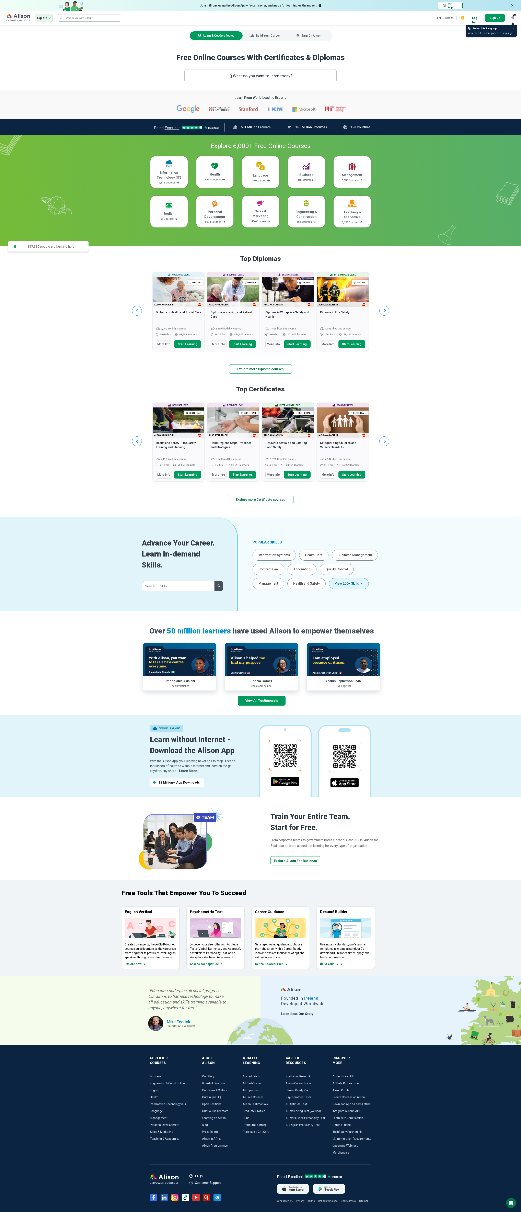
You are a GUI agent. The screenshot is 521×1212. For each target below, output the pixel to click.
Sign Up (494, 18)
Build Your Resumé (298, 1076)
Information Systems (274, 555)
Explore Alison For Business (295, 861)
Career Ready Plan (298, 1090)
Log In (474, 18)
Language (156, 1111)
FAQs (199, 1176)
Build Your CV (329, 964)
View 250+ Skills (347, 583)
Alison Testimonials (255, 1104)
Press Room (210, 1131)
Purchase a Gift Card (256, 1131)
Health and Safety (306, 583)
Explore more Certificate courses (260, 500)
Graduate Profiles (254, 1111)
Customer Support (208, 1183)
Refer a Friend (342, 1124)
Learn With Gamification (348, 1118)
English (154, 1090)
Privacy (300, 1201)
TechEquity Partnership (347, 1131)
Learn (218, 35)
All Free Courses (253, 1097)
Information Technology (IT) (168, 1104)
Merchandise (341, 1152)
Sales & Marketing (161, 1131)
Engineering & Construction (167, 1083)
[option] (178, 313)
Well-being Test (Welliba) (305, 1111)
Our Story (208, 1076)
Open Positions (211, 1104)
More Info (163, 344)
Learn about (297, 1014)
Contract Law (268, 569)
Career (268, 35)
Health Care (314, 555)
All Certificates (252, 1083)
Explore (42, 18)
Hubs (246, 1118)
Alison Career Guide (298, 1083)
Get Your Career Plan (269, 964)
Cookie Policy (348, 1201)
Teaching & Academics (164, 1138)
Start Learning (187, 344)
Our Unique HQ (211, 1097)
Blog (205, 1124)
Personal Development (164, 1124)
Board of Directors (213, 1083)
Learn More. (188, 771)
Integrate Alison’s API (346, 1111)
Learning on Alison (214, 1118)
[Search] (61, 18)
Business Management (355, 555)
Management (268, 583)
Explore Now (133, 964)
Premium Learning (255, 1124)
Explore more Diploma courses (260, 369)
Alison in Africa (211, 1138)
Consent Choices (328, 1201)
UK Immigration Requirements (352, 1138)
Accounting (302, 569)
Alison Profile (341, 1090)
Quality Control (337, 569)
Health (154, 1097)
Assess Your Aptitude (204, 964)
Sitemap (363, 1201)
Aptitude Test (298, 1104)
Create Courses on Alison (349, 1097)
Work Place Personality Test (307, 1118)
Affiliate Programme (346, 1083)
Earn (311, 35)
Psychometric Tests (298, 1097)
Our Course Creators (215, 1111)
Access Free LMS (344, 1076)
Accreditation (251, 1076)
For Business (445, 18)
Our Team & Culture (214, 1090)
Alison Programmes (215, 1145)
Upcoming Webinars (345, 1145)
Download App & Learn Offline (352, 1104)
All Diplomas (251, 1090)
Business (156, 1076)
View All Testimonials (261, 701)
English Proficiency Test (304, 1124)
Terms (311, 1201)
